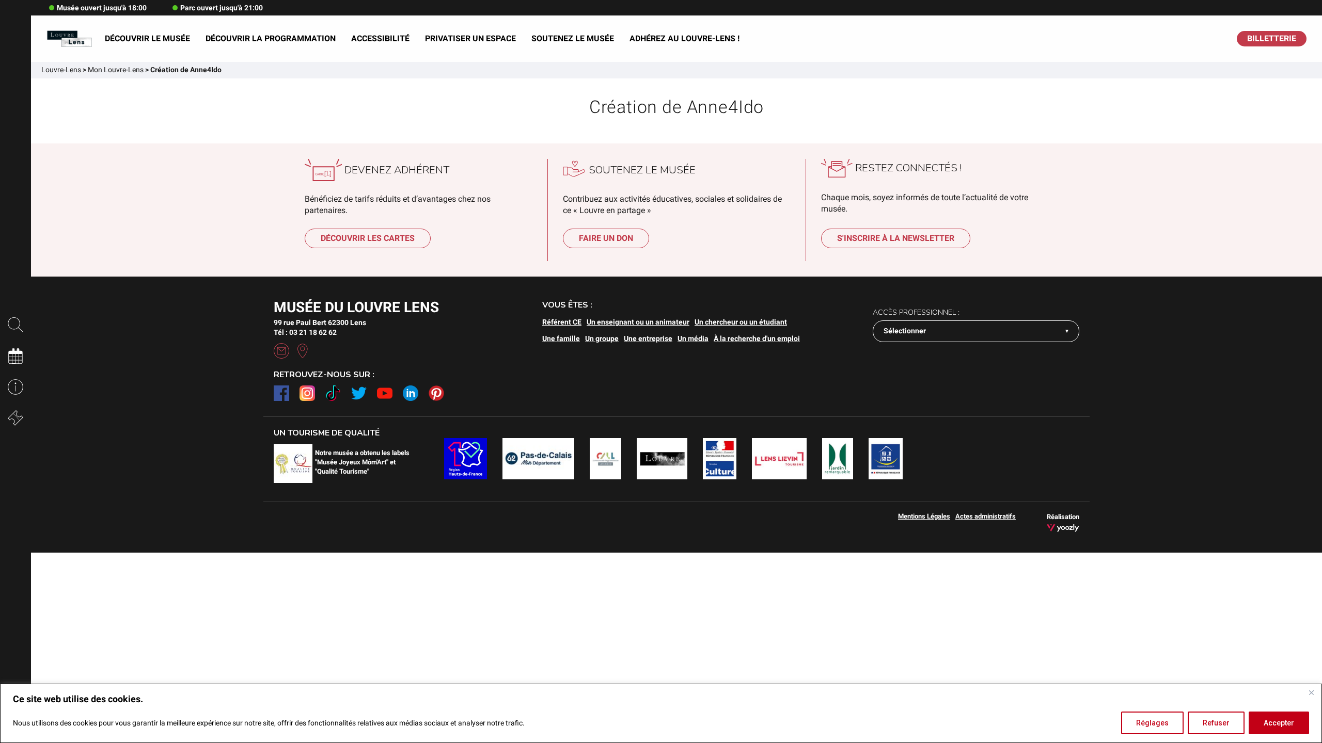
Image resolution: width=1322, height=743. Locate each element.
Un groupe (602, 338)
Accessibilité (380, 38)
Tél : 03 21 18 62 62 (305, 332)
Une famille (561, 338)
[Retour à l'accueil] (69, 38)
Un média (693, 338)
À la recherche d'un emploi (757, 338)
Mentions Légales (924, 516)
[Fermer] (1311, 692)
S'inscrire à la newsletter (895, 238)
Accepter (1279, 723)
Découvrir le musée (147, 38)
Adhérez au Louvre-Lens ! (684, 38)
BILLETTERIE (1271, 38)
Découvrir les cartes (368, 238)
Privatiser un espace (470, 38)
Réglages (1152, 723)
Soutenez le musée (572, 38)
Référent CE (561, 322)
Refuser (1216, 723)
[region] (661, 713)
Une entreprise (648, 338)
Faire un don (606, 238)
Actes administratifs (985, 516)
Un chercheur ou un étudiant (741, 322)
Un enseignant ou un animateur (638, 322)
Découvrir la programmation (271, 38)
